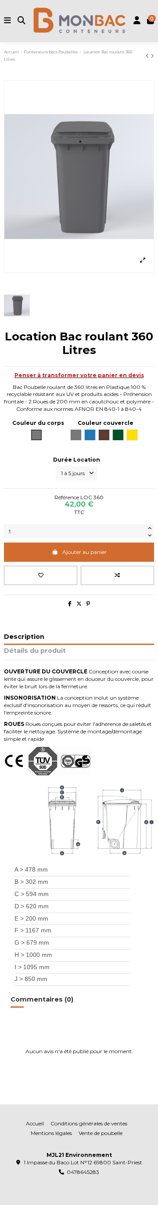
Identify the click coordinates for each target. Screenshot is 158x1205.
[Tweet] (79, 603)
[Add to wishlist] (40, 575)
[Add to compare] (117, 575)
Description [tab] (24, 637)
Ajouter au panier (84, 552)
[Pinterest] (88, 603)
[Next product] (152, 56)
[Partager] (70, 603)
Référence (66, 497)
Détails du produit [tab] (35, 651)
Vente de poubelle (100, 1133)
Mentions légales (51, 1133)
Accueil (35, 1123)
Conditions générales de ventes (88, 1123)
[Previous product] (148, 56)
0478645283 (83, 1172)
